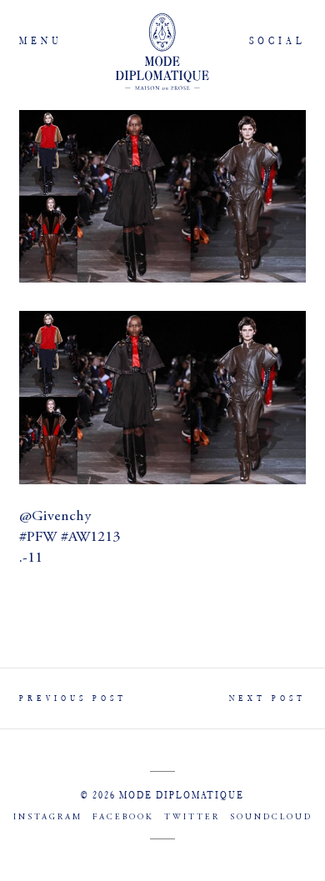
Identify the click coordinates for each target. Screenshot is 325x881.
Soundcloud (271, 817)
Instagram (47, 817)
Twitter (192, 817)
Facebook (123, 817)
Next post (267, 698)
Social (277, 40)
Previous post (73, 698)
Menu (40, 40)
